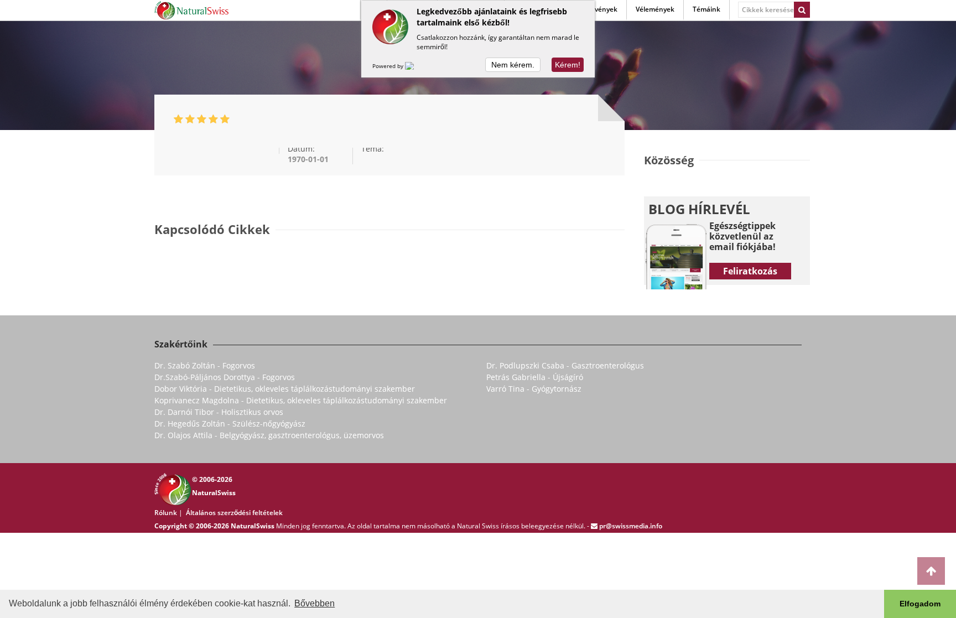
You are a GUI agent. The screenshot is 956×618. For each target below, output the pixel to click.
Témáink (706, 9)
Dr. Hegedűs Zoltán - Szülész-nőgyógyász (229, 423)
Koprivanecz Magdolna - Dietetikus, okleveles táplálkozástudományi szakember (300, 400)
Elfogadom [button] (920, 603)
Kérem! (567, 64)
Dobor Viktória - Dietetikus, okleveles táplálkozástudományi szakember (284, 388)
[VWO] (416, 66)
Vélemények (655, 9)
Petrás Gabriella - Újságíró (534, 377)
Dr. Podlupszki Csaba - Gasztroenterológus (565, 365)
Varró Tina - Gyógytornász (533, 388)
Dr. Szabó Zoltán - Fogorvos (204, 365)
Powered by (388, 66)
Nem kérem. (512, 64)
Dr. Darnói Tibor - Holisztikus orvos (218, 412)
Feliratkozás (750, 271)
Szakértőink (180, 344)
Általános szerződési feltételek (234, 512)
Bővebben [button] (314, 603)
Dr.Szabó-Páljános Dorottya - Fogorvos (224, 377)
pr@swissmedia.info (630, 526)
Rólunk (165, 512)
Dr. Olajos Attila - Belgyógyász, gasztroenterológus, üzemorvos (269, 435)
